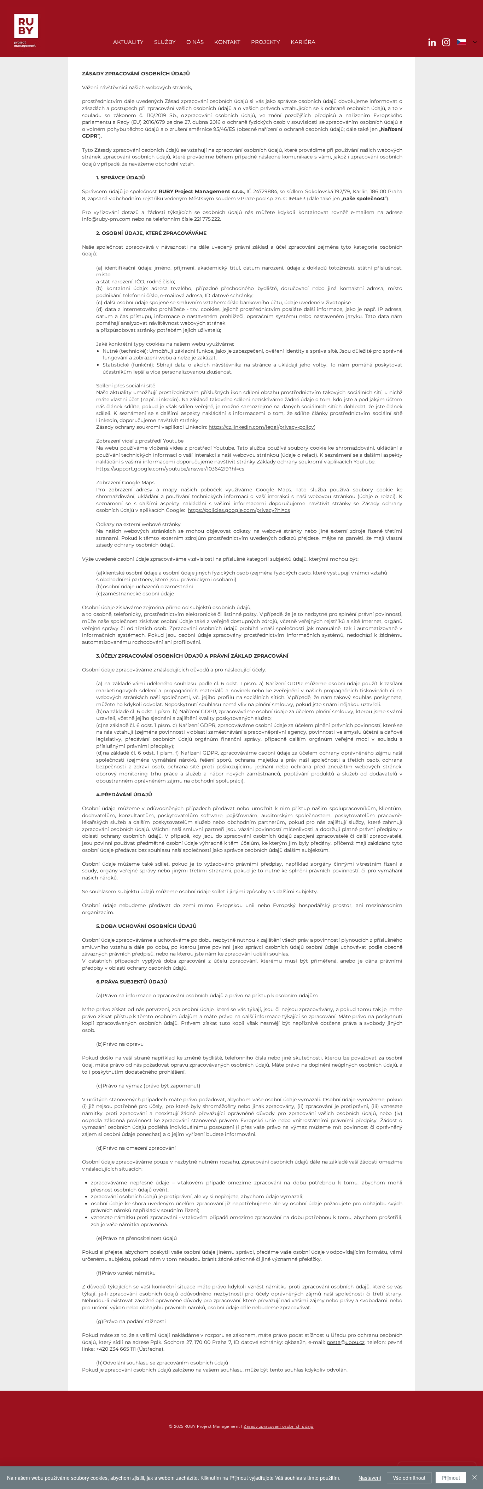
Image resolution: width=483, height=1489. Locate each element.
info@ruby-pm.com (106, 219)
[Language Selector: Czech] (467, 42)
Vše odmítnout (409, 1477)
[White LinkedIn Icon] (432, 42)
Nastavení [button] (370, 1477)
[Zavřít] (474, 1477)
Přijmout (451, 1477)
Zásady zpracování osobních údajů (278, 1426)
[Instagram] (446, 42)
